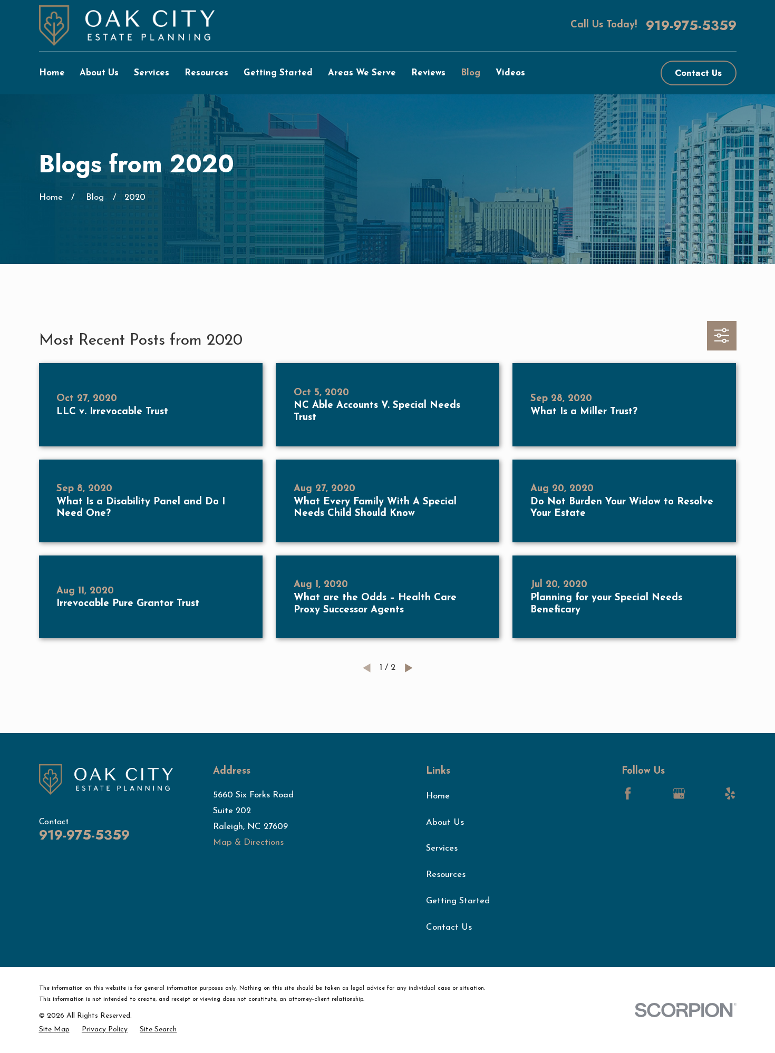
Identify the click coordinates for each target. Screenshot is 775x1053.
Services (442, 848)
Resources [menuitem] (206, 73)
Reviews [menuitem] (428, 73)
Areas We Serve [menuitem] (362, 73)
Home (438, 796)
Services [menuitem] (151, 73)
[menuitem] (54, 1029)
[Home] (127, 25)
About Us (445, 822)
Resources (446, 874)
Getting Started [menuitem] (278, 73)
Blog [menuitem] (470, 73)
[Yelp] (730, 793)
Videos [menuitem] (510, 73)
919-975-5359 (691, 25)
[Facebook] (628, 793)
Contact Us (698, 72)
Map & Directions (248, 842)
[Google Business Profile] (679, 793)
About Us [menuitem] (99, 73)
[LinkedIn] (653, 793)
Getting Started (458, 900)
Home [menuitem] (52, 73)
